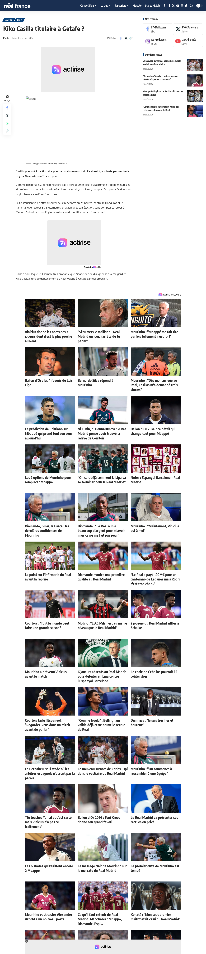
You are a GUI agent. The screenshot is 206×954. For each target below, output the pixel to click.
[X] (173, 5)
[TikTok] (186, 5)
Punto (6, 38)
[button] (164, 5)
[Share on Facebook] (121, 38)
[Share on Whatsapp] (7, 123)
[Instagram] (182, 5)
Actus (8, 20)
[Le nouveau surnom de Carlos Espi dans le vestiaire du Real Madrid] (195, 65)
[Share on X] (126, 38)
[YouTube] (177, 5)
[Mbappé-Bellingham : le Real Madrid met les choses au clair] (195, 96)
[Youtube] (188, 41)
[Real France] (24, 5)
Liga (19, 20)
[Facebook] (169, 5)
